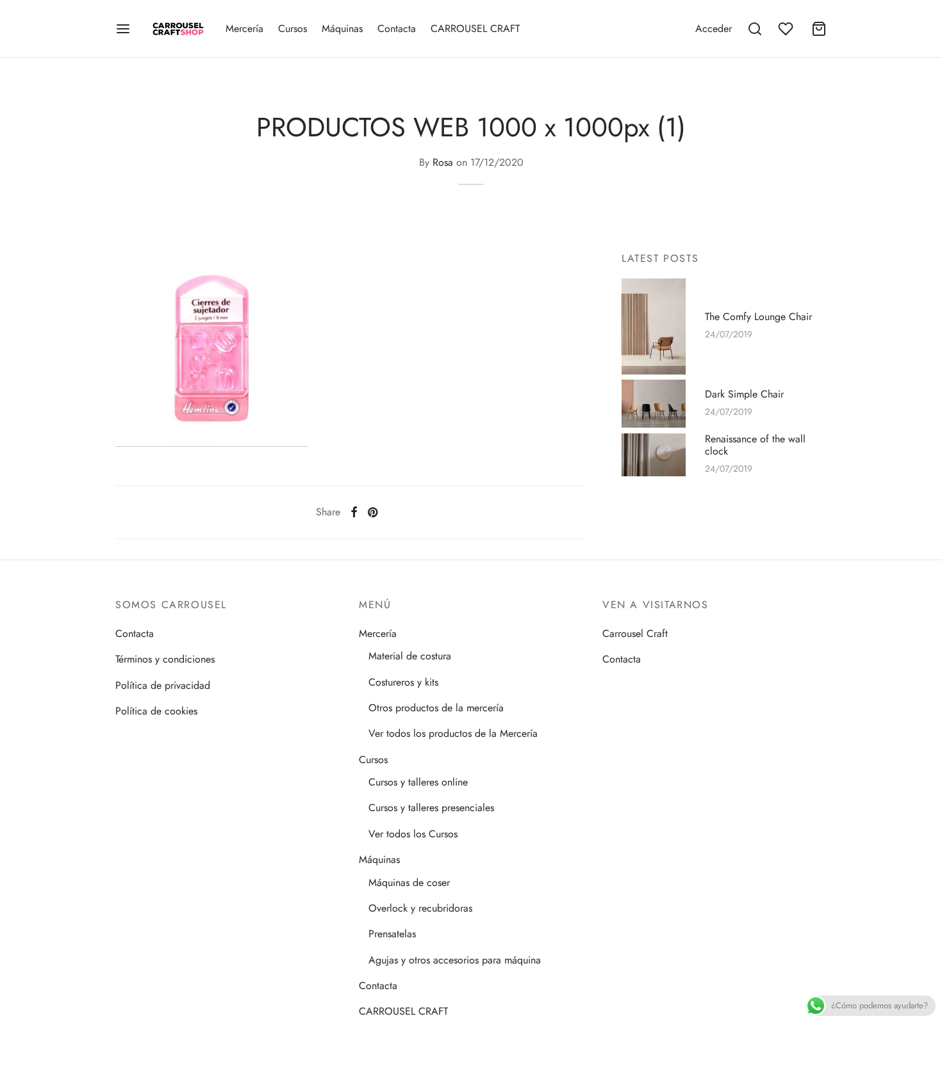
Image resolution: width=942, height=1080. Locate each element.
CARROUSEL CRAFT (475, 28)
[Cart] (819, 28)
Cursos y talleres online (418, 782)
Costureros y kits (403, 682)
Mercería (244, 28)
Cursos (292, 28)
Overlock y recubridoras (420, 908)
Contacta (396, 28)
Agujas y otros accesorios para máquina (454, 960)
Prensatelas (392, 933)
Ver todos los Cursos (413, 833)
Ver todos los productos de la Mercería (453, 733)
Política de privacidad (162, 685)
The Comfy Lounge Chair (758, 317)
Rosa (443, 162)
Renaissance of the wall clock (755, 445)
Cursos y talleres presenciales (431, 807)
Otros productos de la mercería (436, 707)
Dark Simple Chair (744, 394)
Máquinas (342, 28)
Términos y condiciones (165, 659)
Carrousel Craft (635, 633)
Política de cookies (156, 711)
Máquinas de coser (409, 882)
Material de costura (409, 656)
